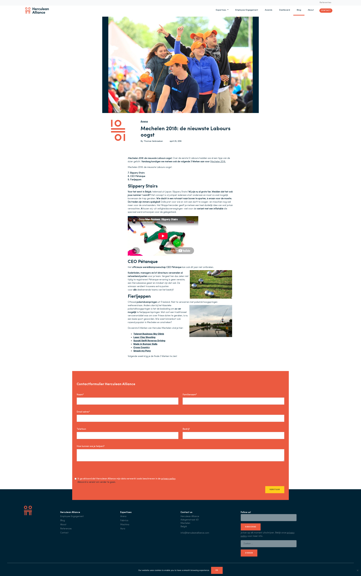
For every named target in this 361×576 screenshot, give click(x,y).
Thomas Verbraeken (153, 141)
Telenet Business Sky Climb (148, 333)
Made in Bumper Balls (145, 344)
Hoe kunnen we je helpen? (90, 446)
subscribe (250, 527)
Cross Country (141, 347)
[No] (357, 570)
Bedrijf (186, 429)
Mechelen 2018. (218, 162)
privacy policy (168, 479)
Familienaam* (190, 395)
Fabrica (124, 520)
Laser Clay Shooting (144, 337)
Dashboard (284, 10)
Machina (124, 525)
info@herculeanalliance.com (194, 533)
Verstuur (275, 490)
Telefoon (81, 429)
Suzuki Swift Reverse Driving (149, 340)
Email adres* (83, 412)
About (311, 10)
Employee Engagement (246, 10)
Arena (144, 121)
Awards (268, 10)
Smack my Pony (142, 350)
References (66, 529)
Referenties (325, 3)
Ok (216, 570)
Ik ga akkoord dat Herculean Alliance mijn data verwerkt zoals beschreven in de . (126, 479)
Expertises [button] (221, 10)
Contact (326, 10)
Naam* (80, 395)
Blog (299, 10)
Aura (122, 529)
